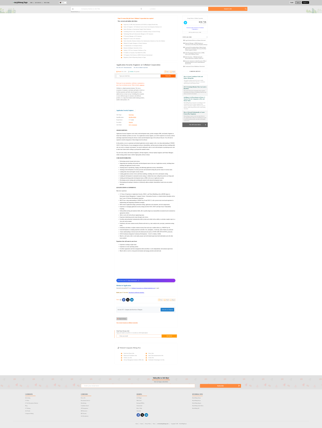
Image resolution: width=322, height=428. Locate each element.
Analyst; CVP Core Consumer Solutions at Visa (135, 50)
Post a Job (83, 398)
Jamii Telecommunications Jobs (155, 355)
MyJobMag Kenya (196, 400)
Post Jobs (46, 2)
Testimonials (139, 405)
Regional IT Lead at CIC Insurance (132, 38)
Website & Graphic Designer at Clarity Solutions (135, 43)
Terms (154, 423)
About (136, 423)
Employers (305, 2)
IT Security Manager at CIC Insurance (133, 36)
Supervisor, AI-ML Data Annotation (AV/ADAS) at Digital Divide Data (141, 24)
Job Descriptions (84, 416)
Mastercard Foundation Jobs (130, 355)
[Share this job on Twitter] (128, 299)
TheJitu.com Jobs (128, 357)
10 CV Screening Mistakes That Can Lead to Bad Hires (195, 87)
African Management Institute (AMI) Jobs (134, 360)
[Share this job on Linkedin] (132, 299)
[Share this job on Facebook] (124, 299)
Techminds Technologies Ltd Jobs (156, 360)
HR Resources (84, 411)
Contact (141, 423)
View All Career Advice (195, 124)
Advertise (139, 411)
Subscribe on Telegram (167, 309)
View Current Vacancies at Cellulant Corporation (127, 322)
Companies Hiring (29, 413)
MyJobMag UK (195, 408)
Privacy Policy (148, 423)
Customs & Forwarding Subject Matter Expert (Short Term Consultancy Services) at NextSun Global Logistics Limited (195, 49)
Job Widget (139, 398)
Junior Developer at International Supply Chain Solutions (137, 29)
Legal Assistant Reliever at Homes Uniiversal (195, 40)
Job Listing (27, 398)
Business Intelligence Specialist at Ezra (133, 48)
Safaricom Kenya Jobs (129, 353)
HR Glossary (84, 413)
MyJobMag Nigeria (196, 403)
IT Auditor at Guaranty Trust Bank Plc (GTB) (135, 52)
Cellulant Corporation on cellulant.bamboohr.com (143, 288)
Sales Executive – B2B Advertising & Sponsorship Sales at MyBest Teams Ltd (194, 57)
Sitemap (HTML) (140, 403)
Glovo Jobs (151, 353)
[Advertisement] (161, 92)
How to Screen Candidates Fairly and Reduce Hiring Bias (193, 77)
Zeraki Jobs (151, 357)
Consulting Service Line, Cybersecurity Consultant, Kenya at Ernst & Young (142, 31)
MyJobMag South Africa (197, 405)
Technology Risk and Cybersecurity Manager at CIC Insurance (138, 34)
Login (291, 2)
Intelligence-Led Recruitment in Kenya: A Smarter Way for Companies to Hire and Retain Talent (194, 99)
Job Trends (27, 411)
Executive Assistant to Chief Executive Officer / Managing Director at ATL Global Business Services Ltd (196, 62)
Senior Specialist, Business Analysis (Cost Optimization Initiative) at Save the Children (144, 41)
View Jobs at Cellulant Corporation (141, 67)
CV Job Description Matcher (31, 403)
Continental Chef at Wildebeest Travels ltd (195, 66)
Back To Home (122, 318)
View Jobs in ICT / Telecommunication (124, 67)
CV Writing (27, 408)
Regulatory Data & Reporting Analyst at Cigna (135, 57)
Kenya (63, 2)
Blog (26, 405)
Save (168, 71)
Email (173, 71)
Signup (298, 2)
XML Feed (139, 400)
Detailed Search (74, 11)
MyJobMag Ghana (196, 398)
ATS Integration (84, 408)
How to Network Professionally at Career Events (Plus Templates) (194, 113)
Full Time (131, 114)
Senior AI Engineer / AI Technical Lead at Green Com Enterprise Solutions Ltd (143, 27)
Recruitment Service (85, 400)
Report (173, 299)
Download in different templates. (136, 292)
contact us (142, 85)
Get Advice (38, 2)
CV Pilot (27, 400)
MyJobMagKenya (183, 423)
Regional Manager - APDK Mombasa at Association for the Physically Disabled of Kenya (196, 44)
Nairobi (131, 122)
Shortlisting (83, 403)
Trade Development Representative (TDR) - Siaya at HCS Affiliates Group (195, 53)
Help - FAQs (139, 408)
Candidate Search (85, 405)
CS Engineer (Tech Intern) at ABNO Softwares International (138, 55)
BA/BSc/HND (132, 117)
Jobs (31, 2)
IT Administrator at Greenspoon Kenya (133, 45)
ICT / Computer (133, 125)
